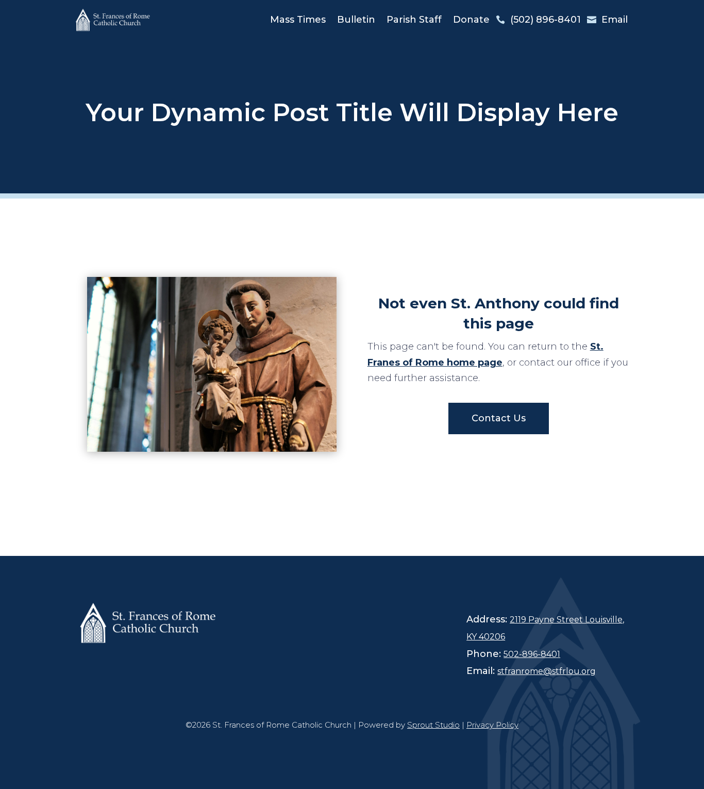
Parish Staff (414, 19)
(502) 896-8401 (545, 19)
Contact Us (499, 418)
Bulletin (356, 19)
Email (614, 19)
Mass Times (298, 19)
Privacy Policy (492, 725)
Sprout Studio (433, 725)
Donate (471, 19)
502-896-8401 (532, 654)
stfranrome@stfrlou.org (546, 671)
